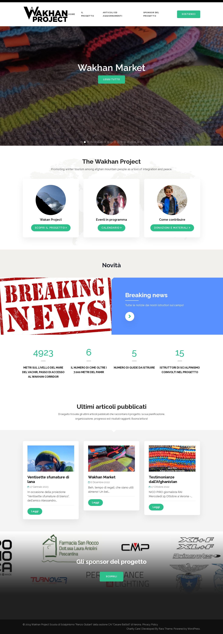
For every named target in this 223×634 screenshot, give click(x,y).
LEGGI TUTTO (111, 79)
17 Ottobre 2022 (160, 486)
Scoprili (111, 576)
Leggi (34, 511)
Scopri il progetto (50, 227)
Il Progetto (87, 14)
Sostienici (189, 14)
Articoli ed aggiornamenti (112, 14)
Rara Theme (165, 628)
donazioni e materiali (171, 227)
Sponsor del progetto (151, 14)
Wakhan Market (101, 477)
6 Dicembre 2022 (100, 482)
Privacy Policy (150, 624)
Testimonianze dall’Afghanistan (163, 479)
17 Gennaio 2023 (39, 486)
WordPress (194, 628)
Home (71, 14)
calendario (110, 227)
